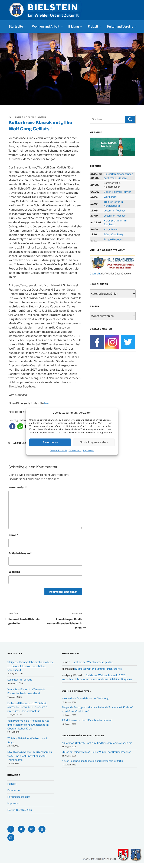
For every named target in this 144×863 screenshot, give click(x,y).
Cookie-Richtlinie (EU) (19, 809)
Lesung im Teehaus (115, 210)
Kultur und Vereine (120, 26)
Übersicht (95, 273)
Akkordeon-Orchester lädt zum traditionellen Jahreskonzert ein (97, 742)
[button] (12, 426)
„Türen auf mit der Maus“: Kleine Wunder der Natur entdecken (96, 751)
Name (13, 535)
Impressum (88, 450)
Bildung (73, 26)
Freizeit (93, 26)
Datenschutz (75, 450)
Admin (41, 117)
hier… (47, 403)
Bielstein (53, 7)
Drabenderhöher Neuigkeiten (83, 735)
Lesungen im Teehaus (19, 679)
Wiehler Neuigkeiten (76, 691)
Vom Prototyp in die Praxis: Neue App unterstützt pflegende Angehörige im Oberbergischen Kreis (28, 724)
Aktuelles (20, 443)
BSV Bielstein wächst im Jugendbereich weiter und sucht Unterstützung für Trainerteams (29, 755)
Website (14, 571)
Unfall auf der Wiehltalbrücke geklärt (92, 661)
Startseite (16, 26)
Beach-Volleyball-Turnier (117, 191)
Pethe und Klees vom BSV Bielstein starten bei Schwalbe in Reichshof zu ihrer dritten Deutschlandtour (27, 707)
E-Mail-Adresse (20, 553)
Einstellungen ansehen (94, 442)
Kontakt (11, 783)
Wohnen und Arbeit (45, 26)
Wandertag (110, 196)
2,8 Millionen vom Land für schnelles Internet (87, 720)
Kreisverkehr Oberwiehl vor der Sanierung (85, 698)
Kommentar (17, 487)
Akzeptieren (50, 442)
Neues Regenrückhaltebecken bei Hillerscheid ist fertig (92, 760)
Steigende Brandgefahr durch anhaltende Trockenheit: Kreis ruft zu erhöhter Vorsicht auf (30, 665)
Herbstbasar (111, 229)
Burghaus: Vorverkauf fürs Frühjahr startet (98, 668)
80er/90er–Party (113, 234)
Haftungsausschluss (18, 796)
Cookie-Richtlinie (58, 450)
